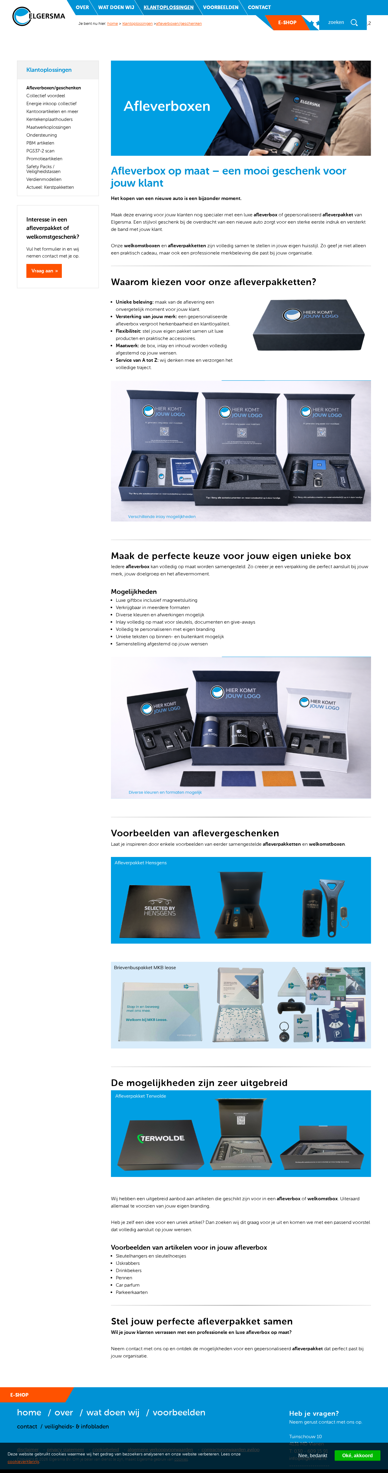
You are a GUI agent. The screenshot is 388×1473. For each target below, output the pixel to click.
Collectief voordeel (45, 95)
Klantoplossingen (169, 7)
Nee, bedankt (312, 1455)
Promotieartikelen (44, 159)
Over (82, 7)
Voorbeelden (221, 7)
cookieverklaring (23, 1461)
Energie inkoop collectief (51, 103)
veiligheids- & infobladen (77, 1426)
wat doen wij (112, 1412)
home (112, 23)
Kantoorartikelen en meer (52, 111)
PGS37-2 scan (40, 151)
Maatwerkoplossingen (48, 127)
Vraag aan (42, 271)
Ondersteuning (41, 135)
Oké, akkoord (357, 1455)
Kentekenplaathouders (49, 119)
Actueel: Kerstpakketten (50, 187)
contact (27, 1426)
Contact (259, 7)
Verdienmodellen (44, 179)
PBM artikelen (40, 143)
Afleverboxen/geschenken (179, 23)
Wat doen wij (116, 7)
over (64, 1412)
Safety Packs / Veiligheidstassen (43, 169)
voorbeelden (179, 1412)
